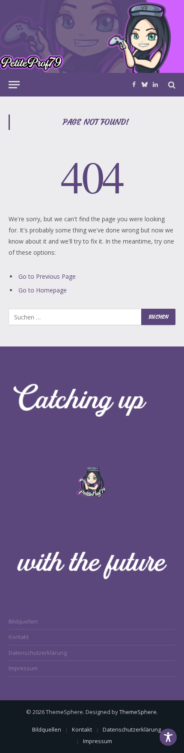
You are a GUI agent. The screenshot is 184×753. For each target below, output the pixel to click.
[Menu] (14, 84)
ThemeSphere (138, 712)
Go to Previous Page (47, 276)
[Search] (170, 84)
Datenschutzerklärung (38, 653)
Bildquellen (23, 621)
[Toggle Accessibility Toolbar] (168, 737)
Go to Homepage (42, 290)
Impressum (23, 668)
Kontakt (19, 637)
